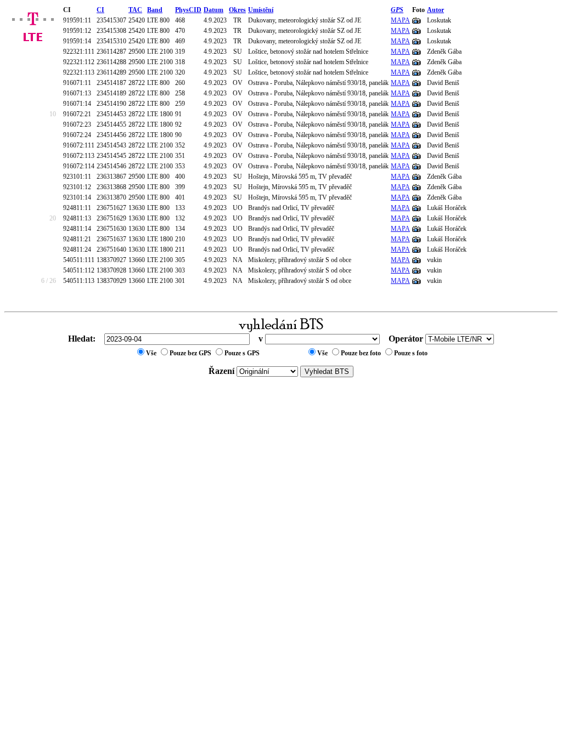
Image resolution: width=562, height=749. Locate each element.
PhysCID (188, 10)
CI (100, 10)
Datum (213, 10)
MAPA (400, 20)
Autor (435, 10)
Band (154, 10)
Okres (237, 10)
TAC (135, 10)
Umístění (260, 10)
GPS (397, 10)
